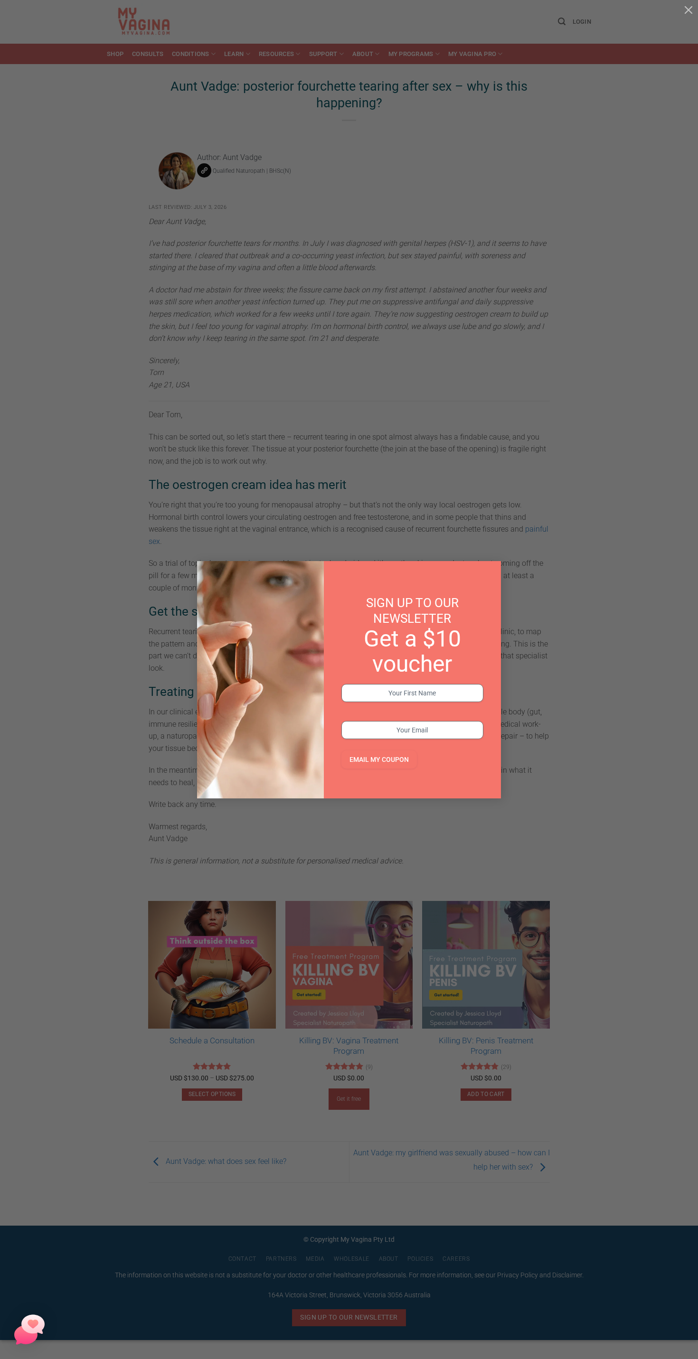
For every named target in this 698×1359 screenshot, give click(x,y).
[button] (29, 1329)
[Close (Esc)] (688, 9)
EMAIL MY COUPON (379, 759)
